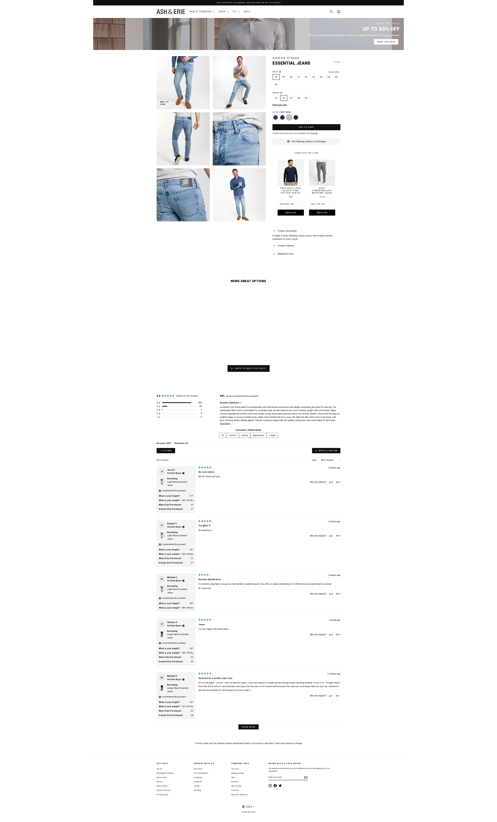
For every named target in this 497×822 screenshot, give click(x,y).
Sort (314, 460)
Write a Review (329, 451)
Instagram (198, 777)
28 (276, 77)
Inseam (277, 93)
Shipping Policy (237, 773)
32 (306, 77)
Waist (306, 72)
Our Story (235, 769)
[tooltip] (240, 403)
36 (336, 77)
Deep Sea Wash (282, 117)
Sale (247, 11)
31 (298, 77)
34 (321, 77)
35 (328, 77)
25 (276, 98)
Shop (223, 11)
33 (313, 77)
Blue (275, 117)
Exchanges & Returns (165, 773)
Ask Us (159, 782)
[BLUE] (275, 119)
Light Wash (289, 117)
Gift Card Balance (201, 773)
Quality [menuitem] (244, 435)
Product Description (287, 231)
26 (283, 98)
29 (283, 77)
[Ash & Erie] (171, 11)
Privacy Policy (162, 795)
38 (276, 84)
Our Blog (197, 790)
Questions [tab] (181, 444)
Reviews (234, 782)
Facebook (198, 782)
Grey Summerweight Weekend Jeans (322, 190)
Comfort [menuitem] (233, 435)
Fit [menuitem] (222, 435)
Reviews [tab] (164, 444)
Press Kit (235, 790)
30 (291, 77)
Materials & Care (285, 254)
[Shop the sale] (248, 34)
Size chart (334, 72)
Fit (235, 11)
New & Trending (201, 11)
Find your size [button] (279, 105)
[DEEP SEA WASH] (282, 119)
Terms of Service (163, 790)
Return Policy (162, 786)
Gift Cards (198, 769)
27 (291, 98)
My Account (161, 777)
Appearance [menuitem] (258, 435)
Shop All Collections (239, 795)
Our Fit (159, 769)
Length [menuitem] (272, 435)
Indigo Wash (295, 117)
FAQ (233, 777)
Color (281, 112)
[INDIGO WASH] (296, 119)
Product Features (286, 245)
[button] (285, 58)
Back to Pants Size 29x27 (250, 368)
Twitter (197, 786)
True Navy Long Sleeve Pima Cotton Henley (290, 190)
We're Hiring (236, 786)
